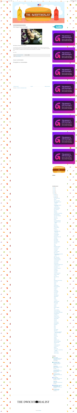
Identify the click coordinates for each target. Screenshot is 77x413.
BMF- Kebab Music (56, 257)
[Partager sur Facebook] (28, 54)
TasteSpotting (55, 366)
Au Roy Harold (56, 235)
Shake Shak (55, 330)
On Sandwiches (55, 377)
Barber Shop (56, 252)
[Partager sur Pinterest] (29, 54)
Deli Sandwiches (56, 323)
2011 (54, 193)
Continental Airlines (57, 207)
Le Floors (55, 223)
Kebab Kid (55, 335)
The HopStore (56, 270)
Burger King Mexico (57, 214)
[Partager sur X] (27, 54)
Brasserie (55, 228)
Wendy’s (55, 199)
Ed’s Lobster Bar (56, 209)
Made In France (56, 226)
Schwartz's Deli (56, 351)
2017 (54, 187)
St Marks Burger (56, 285)
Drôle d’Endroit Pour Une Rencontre (57, 202)
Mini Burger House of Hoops (58, 280)
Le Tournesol (56, 303)
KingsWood (55, 324)
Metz (54, 279)
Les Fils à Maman (56, 227)
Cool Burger (55, 314)
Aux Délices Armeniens (57, 268)
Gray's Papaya (56, 329)
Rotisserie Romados (57, 286)
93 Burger (55, 338)
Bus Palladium (56, 239)
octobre (55, 197)
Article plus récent (16, 86)
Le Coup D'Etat (56, 291)
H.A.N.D (55, 343)
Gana (55, 244)
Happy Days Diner (56, 342)
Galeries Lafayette (56, 274)
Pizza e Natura (56, 240)
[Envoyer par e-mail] (25, 54)
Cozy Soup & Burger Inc (57, 220)
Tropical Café (56, 281)
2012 (54, 192)
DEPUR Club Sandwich (57, 341)
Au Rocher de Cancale (57, 273)
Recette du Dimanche (57, 258)
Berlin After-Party (56, 276)
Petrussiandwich (56, 295)
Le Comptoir (55, 250)
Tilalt (54, 308)
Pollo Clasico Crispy (57, 198)
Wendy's (55, 219)
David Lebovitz (55, 357)
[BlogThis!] (26, 54)
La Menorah (55, 269)
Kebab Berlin (56, 290)
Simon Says (55, 381)
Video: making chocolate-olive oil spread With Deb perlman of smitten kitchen (57, 359)
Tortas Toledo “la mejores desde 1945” (57, 205)
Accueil (32, 86)
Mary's (55, 325)
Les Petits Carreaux (57, 265)
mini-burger (19, 56)
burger (17, 56)
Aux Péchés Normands (57, 259)
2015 (54, 188)
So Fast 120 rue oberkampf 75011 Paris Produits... (58, 332)
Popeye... (55, 284)
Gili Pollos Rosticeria (57, 208)
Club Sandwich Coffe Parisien (58, 312)
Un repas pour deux (56, 389)
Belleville (55, 347)
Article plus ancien (47, 86)
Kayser (55, 297)
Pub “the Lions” (56, 233)
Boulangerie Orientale (57, 246)
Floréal (55, 245)
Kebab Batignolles (56, 313)
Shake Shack (56, 218)
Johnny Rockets (56, 322)
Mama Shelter (56, 302)
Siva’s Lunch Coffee (57, 200)
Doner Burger (56, 292)
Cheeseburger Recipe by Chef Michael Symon (58, 254)
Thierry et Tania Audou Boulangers (57, 231)
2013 (54, 191)
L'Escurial (55, 319)
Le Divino (55, 275)
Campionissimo (56, 346)
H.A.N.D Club (56, 336)
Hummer (55, 306)
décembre (55, 194)
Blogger (40, 410)
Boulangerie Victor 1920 (57, 236)
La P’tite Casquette (56, 251)
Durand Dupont (56, 263)
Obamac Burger (56, 318)
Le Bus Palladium (56, 234)
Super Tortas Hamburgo (57, 215)
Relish (55, 328)
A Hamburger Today (56, 362)
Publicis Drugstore (56, 307)
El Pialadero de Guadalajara (58, 213)
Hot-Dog (55, 337)
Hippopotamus (56, 296)
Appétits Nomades (56, 301)
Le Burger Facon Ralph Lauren (58, 264)
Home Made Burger (57, 241)
